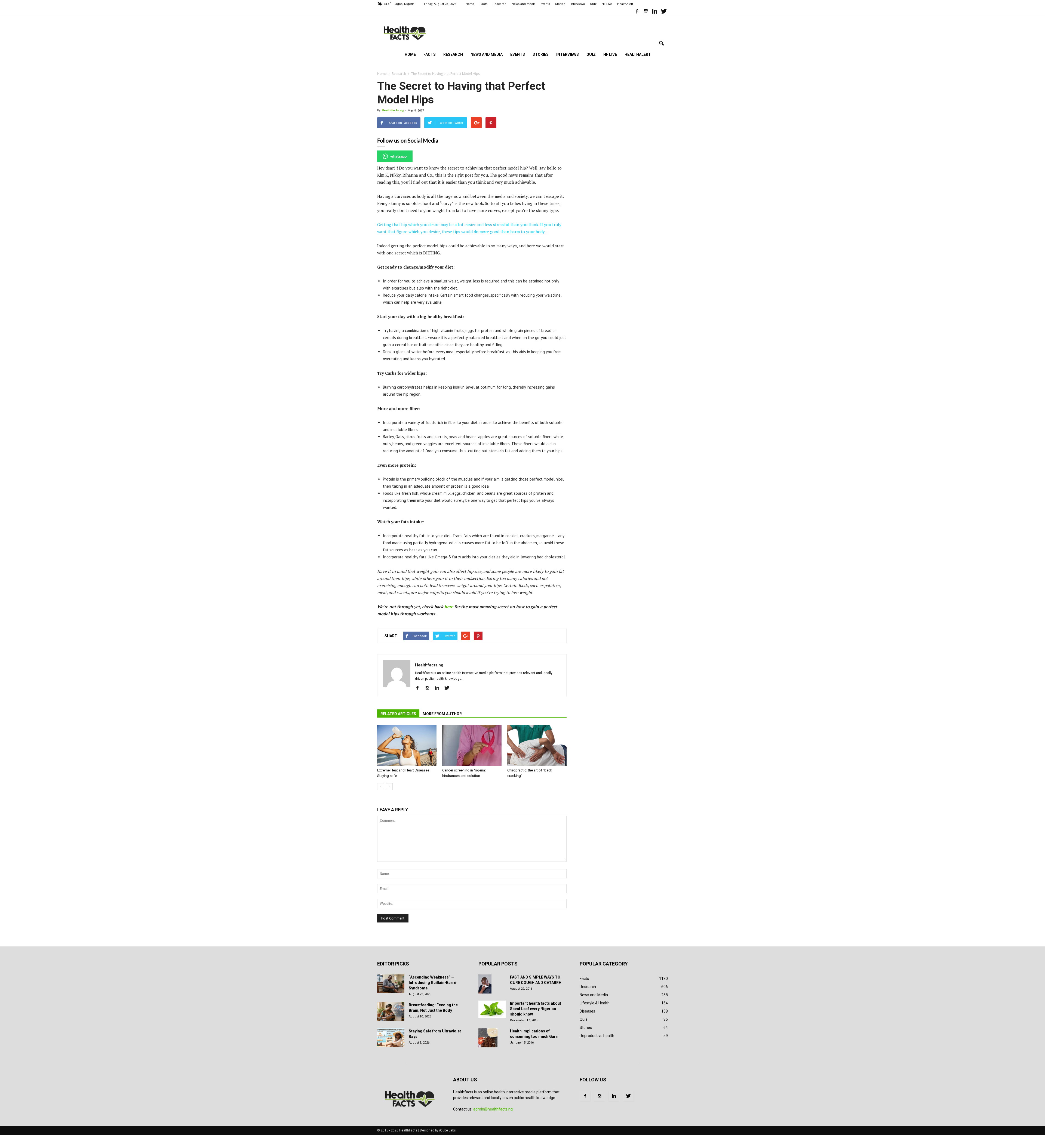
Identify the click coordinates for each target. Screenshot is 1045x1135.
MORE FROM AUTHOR (442, 714)
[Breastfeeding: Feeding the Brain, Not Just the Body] (390, 1011)
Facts (483, 4)
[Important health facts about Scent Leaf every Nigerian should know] (492, 1009)
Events (545, 4)
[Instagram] (646, 12)
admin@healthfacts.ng (493, 1109)
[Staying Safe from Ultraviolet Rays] (390, 1037)
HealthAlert (625, 4)
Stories (560, 4)
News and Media (524, 4)
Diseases (587, 1011)
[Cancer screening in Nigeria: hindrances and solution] (472, 745)
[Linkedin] (655, 12)
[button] (661, 43)
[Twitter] (664, 12)
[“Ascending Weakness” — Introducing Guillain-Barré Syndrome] (390, 983)
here (449, 606)
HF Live (607, 4)
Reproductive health (597, 1036)
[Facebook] (637, 12)
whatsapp (398, 156)
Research (499, 4)
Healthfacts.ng (393, 110)
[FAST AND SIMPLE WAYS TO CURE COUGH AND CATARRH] (484, 983)
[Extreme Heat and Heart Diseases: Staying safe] (407, 745)
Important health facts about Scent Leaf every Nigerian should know (535, 1008)
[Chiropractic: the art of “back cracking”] (537, 745)
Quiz (593, 4)
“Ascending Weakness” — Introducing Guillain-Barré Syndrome (432, 982)
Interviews (577, 4)
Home (470, 4)
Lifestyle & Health (595, 1003)
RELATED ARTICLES (398, 714)
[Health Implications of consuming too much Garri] (487, 1037)
